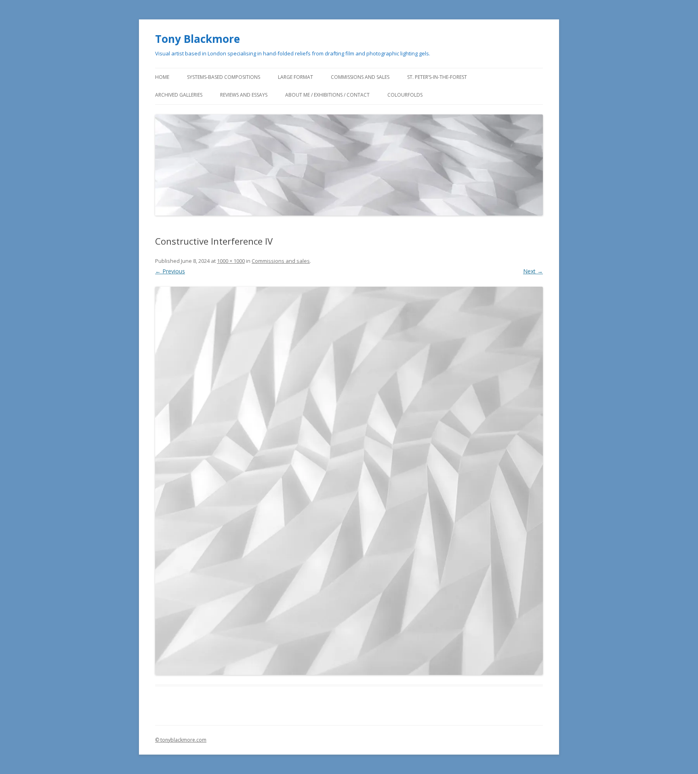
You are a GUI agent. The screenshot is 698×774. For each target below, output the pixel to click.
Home (162, 77)
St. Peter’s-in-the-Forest (437, 77)
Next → (533, 271)
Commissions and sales (360, 77)
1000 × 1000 (231, 260)
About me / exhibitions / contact (327, 94)
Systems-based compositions (223, 77)
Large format (295, 77)
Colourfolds (405, 94)
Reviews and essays (243, 94)
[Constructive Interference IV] (349, 481)
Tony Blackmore (197, 39)
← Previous (170, 271)
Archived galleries (178, 94)
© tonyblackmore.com (180, 739)
